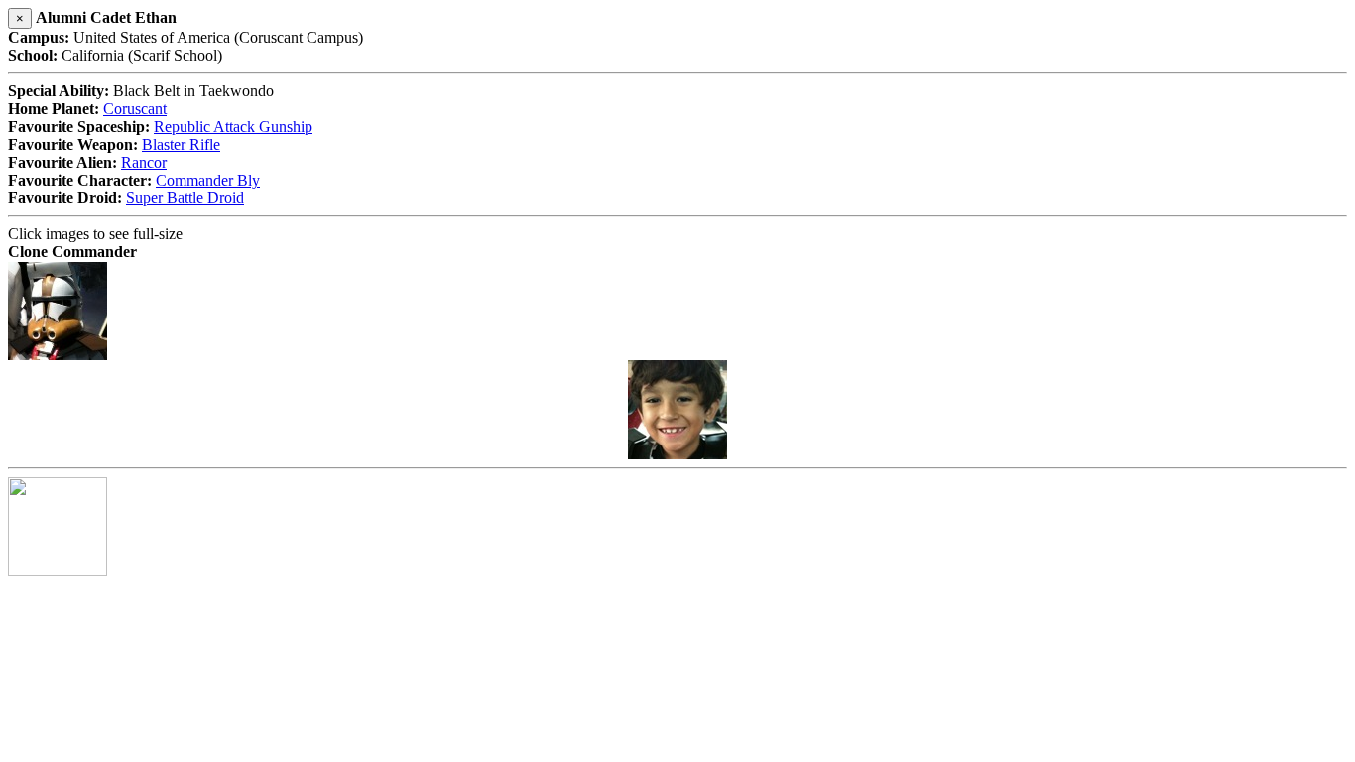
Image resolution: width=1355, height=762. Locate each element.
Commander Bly (208, 180)
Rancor (144, 162)
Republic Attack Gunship (233, 126)
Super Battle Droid (185, 198)
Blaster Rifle (181, 144)
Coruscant (135, 108)
